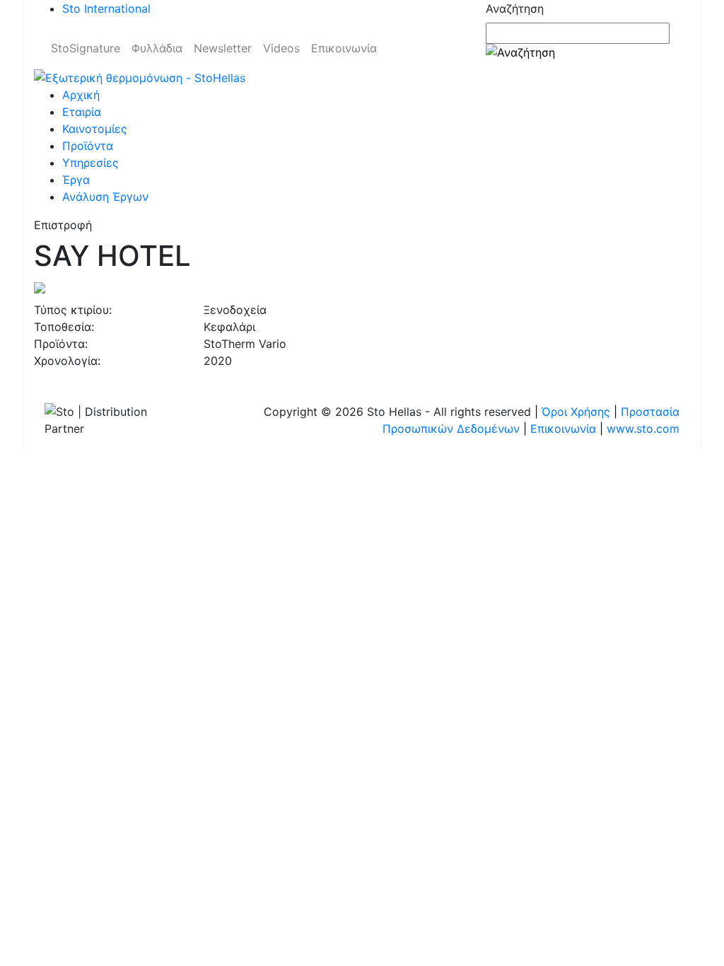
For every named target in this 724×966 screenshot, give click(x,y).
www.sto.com (643, 428)
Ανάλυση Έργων (105, 197)
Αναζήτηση (515, 8)
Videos (281, 48)
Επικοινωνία (344, 48)
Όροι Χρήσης (576, 412)
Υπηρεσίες (90, 163)
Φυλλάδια (157, 48)
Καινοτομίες (94, 129)
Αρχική (81, 95)
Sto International (106, 8)
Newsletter (223, 48)
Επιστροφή (63, 225)
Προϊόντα (87, 146)
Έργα (76, 180)
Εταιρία (81, 112)
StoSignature (85, 48)
